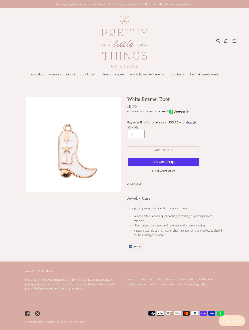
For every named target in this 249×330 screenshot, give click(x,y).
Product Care (206, 279)
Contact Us (186, 279)
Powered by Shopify (76, 321)
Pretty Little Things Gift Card (194, 284)
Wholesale (147, 279)
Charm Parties (166, 279)
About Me (167, 284)
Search (131, 279)
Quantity (133, 127)
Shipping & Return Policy (141, 284)
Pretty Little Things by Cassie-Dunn (49, 321)
